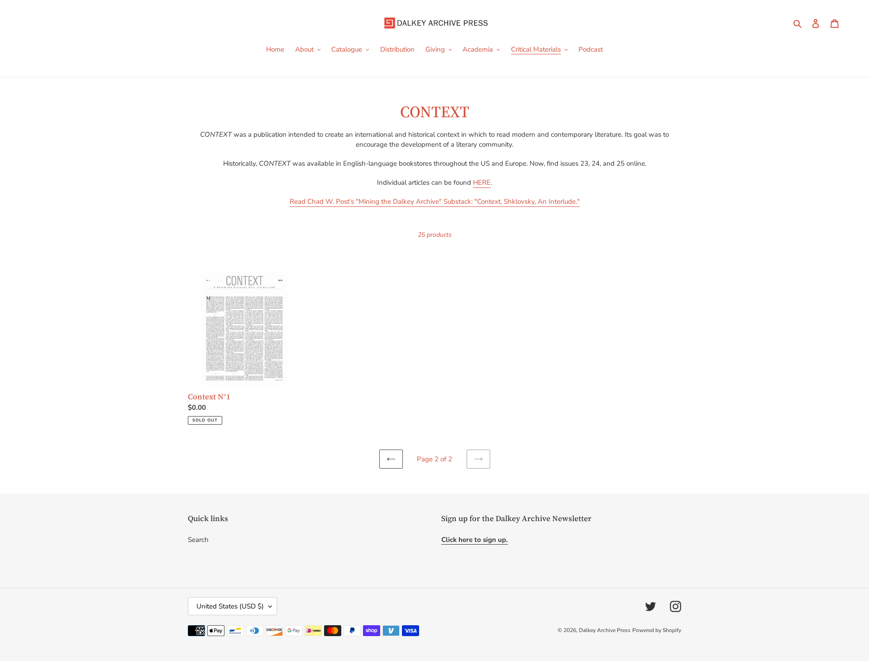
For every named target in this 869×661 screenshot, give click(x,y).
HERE (482, 182)
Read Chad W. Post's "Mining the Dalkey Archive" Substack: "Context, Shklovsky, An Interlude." (435, 201)
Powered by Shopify (656, 630)
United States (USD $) (230, 606)
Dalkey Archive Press (604, 630)
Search (198, 539)
